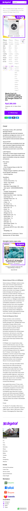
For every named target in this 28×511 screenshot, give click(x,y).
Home (4, 8)
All (11, 106)
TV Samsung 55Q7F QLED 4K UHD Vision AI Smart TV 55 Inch (14, 267)
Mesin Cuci (20, 8)
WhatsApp (14, 113)
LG (13, 106)
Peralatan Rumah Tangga (11, 8)
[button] (22, 18)
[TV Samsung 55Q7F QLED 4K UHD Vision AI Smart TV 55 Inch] (14, 264)
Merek (16, 106)
